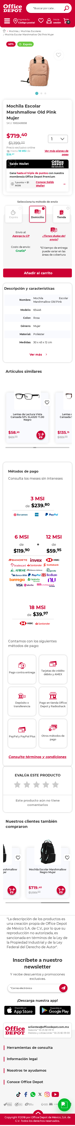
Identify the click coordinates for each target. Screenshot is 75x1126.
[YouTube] (55, 1094)
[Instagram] (47, 1094)
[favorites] (41, 20)
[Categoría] (7, 20)
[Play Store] (55, 1010)
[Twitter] (40, 1094)
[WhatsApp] (32, 1094)
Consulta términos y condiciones (37, 757)
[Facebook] (25, 1094)
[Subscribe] (63, 988)
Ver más (36, 354)
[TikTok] (18, 1094)
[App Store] (19, 1010)
